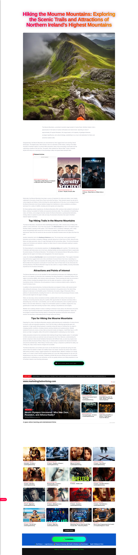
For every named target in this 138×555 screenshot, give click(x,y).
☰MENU (3, 499)
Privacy (68, 549)
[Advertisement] (69, 5)
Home (56, 549)
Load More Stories (69, 530)
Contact (62, 549)
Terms (82, 549)
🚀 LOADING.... (69, 539)
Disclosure (75, 549)
